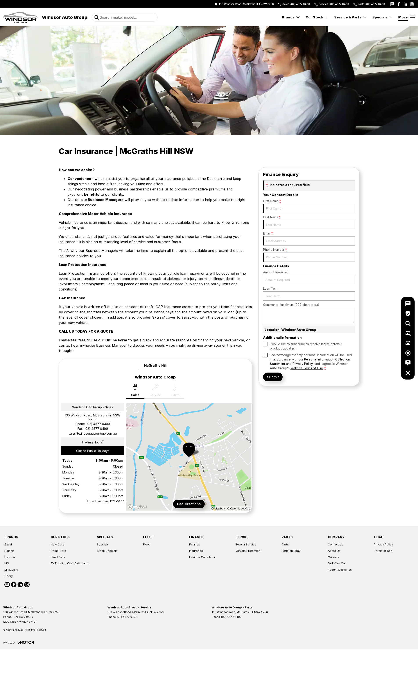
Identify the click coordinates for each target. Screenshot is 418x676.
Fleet (146, 544)
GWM (8, 544)
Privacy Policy (302, 364)
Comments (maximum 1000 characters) (291, 305)
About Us (334, 550)
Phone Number (275, 249)
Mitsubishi (11, 569)
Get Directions (189, 504)
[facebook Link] (399, 4)
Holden (9, 550)
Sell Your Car (337, 563)
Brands (288, 17)
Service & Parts (347, 17)
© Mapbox (218, 508)
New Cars (57, 544)
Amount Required (275, 272)
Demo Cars (58, 550)
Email (268, 233)
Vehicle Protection (247, 550)
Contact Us (335, 544)
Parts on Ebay (291, 550)
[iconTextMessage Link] (392, 4)
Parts (285, 544)
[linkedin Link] (405, 4)
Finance (194, 544)
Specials (379, 17)
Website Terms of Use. (307, 368)
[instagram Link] (412, 4)
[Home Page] (20, 17)
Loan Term (270, 288)
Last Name (272, 217)
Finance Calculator (202, 557)
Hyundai (10, 557)
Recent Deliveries (340, 569)
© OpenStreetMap (238, 508)
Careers (333, 557)
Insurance (196, 550)
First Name (272, 201)
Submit (273, 377)
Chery (8, 576)
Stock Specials (107, 550)
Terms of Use (383, 550)
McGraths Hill (155, 365)
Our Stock (314, 17)
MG (6, 563)
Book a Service (245, 544)
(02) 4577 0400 (98, 424)
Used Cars (58, 557)
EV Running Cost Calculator (70, 563)
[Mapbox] (138, 506)
